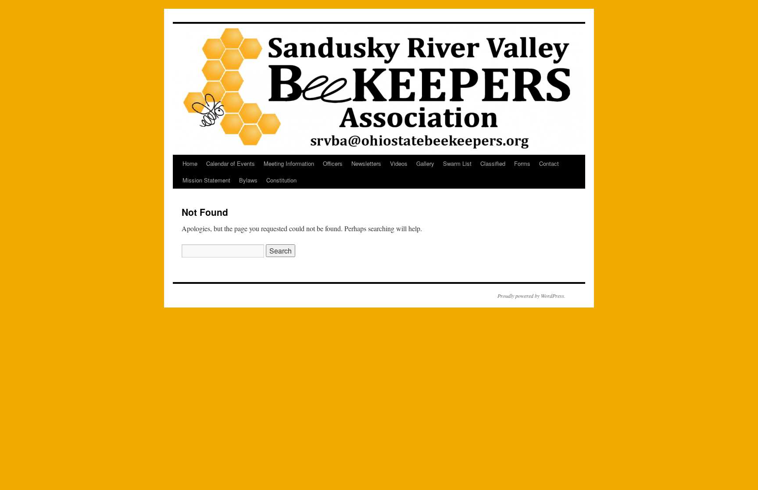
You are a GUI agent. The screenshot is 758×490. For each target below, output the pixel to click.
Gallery (425, 163)
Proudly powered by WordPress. (531, 295)
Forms (522, 163)
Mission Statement (206, 180)
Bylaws (248, 180)
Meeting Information (289, 163)
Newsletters (366, 163)
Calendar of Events (230, 163)
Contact (549, 163)
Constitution (281, 180)
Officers (333, 163)
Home (189, 163)
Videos (399, 163)
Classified (492, 163)
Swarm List (457, 163)
